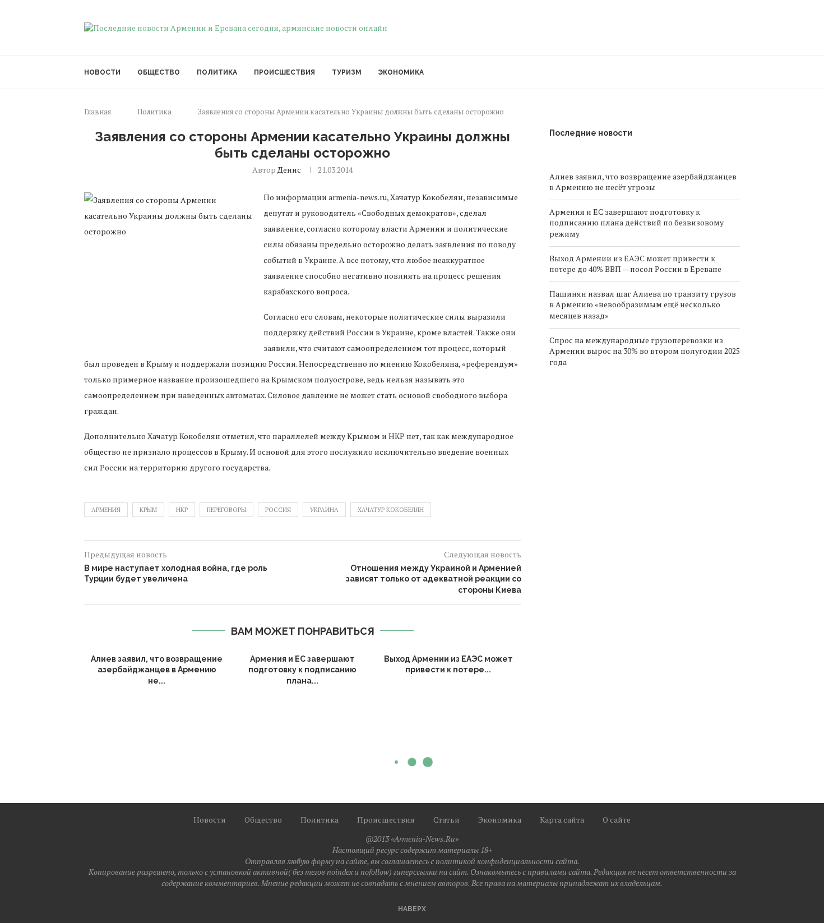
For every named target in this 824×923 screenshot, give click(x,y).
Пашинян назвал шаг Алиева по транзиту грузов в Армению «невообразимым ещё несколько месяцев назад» (642, 304)
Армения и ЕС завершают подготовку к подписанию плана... (302, 669)
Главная (97, 112)
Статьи (446, 819)
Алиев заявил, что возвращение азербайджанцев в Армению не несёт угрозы (643, 182)
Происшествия (284, 72)
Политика (217, 72)
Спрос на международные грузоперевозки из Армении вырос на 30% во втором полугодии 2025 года (644, 351)
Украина (324, 510)
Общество (158, 72)
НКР (182, 510)
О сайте (617, 819)
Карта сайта (562, 819)
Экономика (401, 72)
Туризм (347, 72)
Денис (289, 169)
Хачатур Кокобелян (391, 510)
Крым (148, 510)
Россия (278, 510)
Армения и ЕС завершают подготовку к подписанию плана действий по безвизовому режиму (636, 222)
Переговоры (226, 510)
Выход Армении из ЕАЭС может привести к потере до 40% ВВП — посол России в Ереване (635, 264)
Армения (106, 510)
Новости (102, 72)
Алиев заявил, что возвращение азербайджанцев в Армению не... (157, 669)
